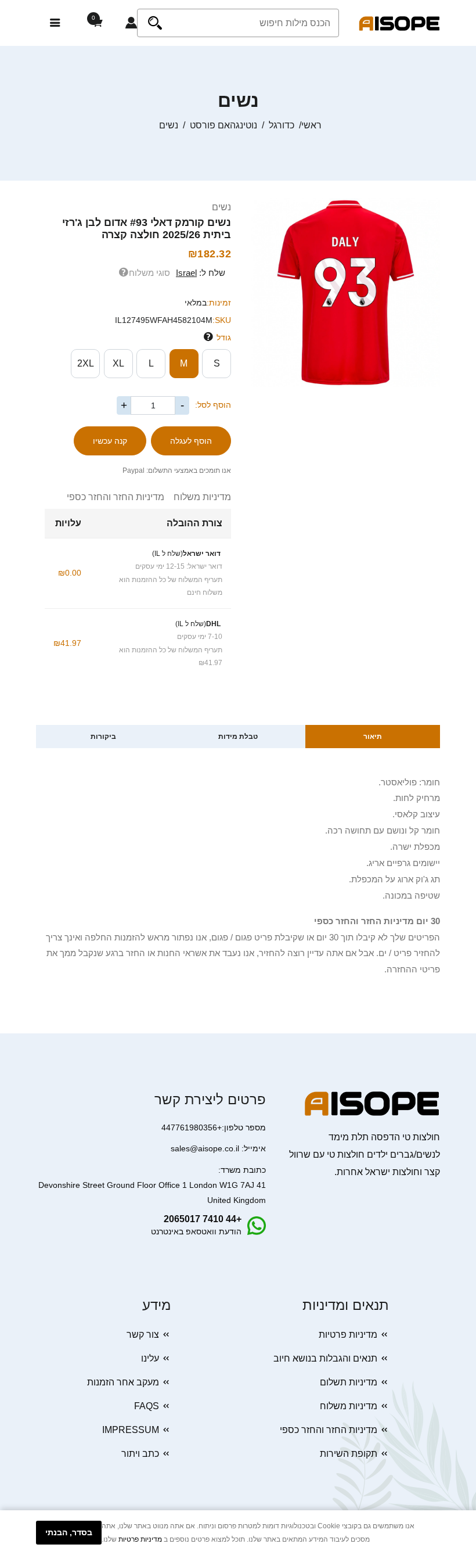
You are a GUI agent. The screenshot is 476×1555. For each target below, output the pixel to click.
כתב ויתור (140, 1454)
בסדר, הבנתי (68, 1532)
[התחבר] (131, 23)
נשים (221, 207)
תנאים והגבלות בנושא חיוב (325, 1358)
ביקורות (103, 736)
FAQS (146, 1406)
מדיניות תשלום (348, 1382)
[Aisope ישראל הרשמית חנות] (399, 23)
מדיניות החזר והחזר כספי (115, 497)
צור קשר (143, 1334)
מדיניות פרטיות (348, 1334)
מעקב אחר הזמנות (123, 1382)
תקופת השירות (348, 1454)
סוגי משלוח (149, 273)
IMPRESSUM (130, 1430)
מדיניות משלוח (197, 497)
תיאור (372, 736)
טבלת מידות (238, 736)
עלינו (150, 1358)
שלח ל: (200, 273)
